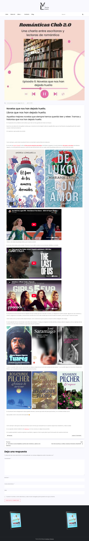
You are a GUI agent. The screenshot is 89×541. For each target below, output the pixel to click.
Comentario (7, 458)
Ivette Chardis (16, 145)
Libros (18, 14)
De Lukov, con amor (68, 145)
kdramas (27, 429)
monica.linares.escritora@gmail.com (15, 103)
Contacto (26, 14)
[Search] (83, 14)
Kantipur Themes (49, 539)
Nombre (6, 477)
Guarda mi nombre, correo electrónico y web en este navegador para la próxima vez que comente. (30, 496)
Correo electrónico (9, 484)
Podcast (10, 435)
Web (5, 490)
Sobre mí (12, 14)
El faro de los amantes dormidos (33, 145)
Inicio (6, 14)
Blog (33, 14)
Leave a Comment (77, 435)
